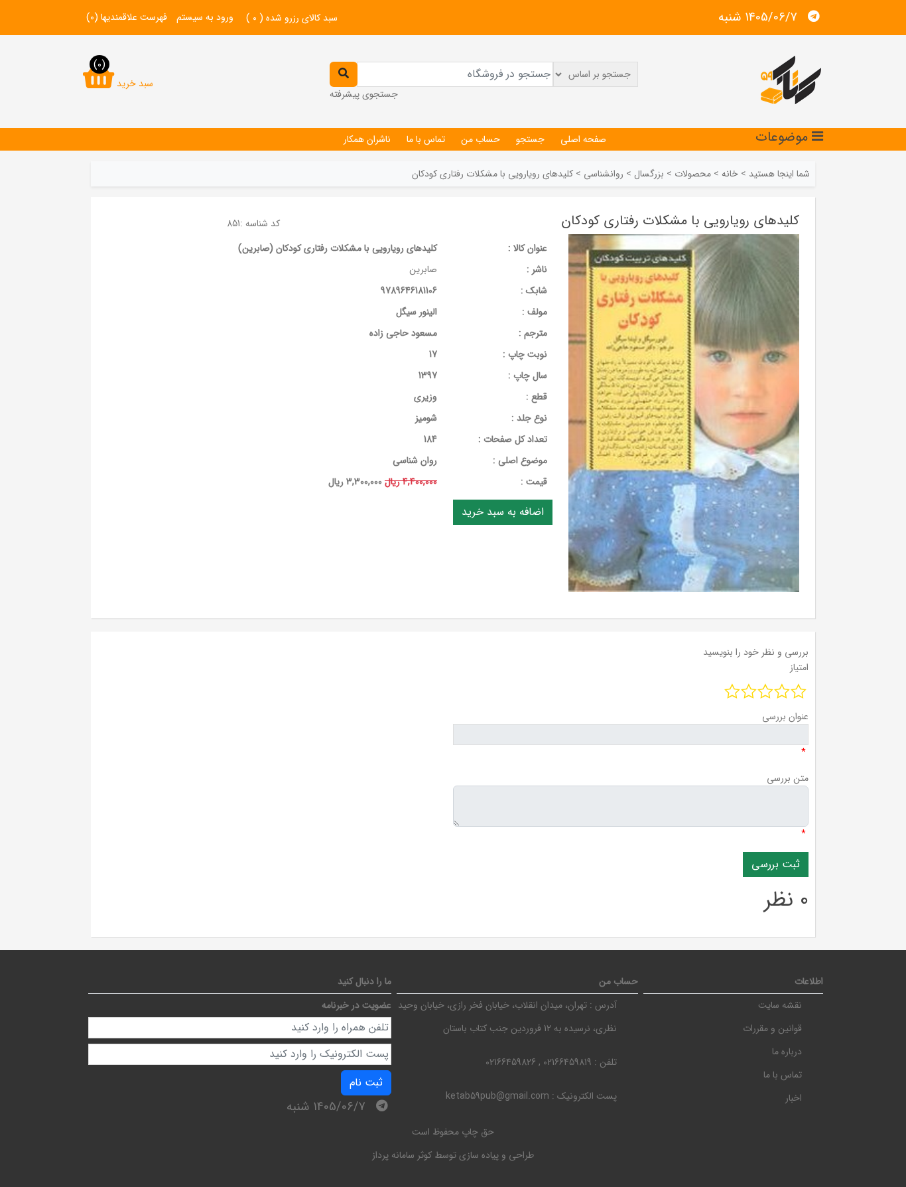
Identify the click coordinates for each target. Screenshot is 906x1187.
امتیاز (799, 667)
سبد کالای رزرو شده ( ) (292, 18)
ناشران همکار (367, 139)
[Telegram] (814, 17)
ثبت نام (366, 1082)
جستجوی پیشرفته (364, 94)
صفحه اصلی (583, 139)
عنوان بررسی (785, 716)
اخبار (793, 1098)
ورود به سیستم (204, 17)
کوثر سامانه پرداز (402, 1155)
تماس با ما (426, 139)
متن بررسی (788, 778)
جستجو (530, 139)
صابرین (423, 269)
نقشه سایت (780, 1005)
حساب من (480, 139)
